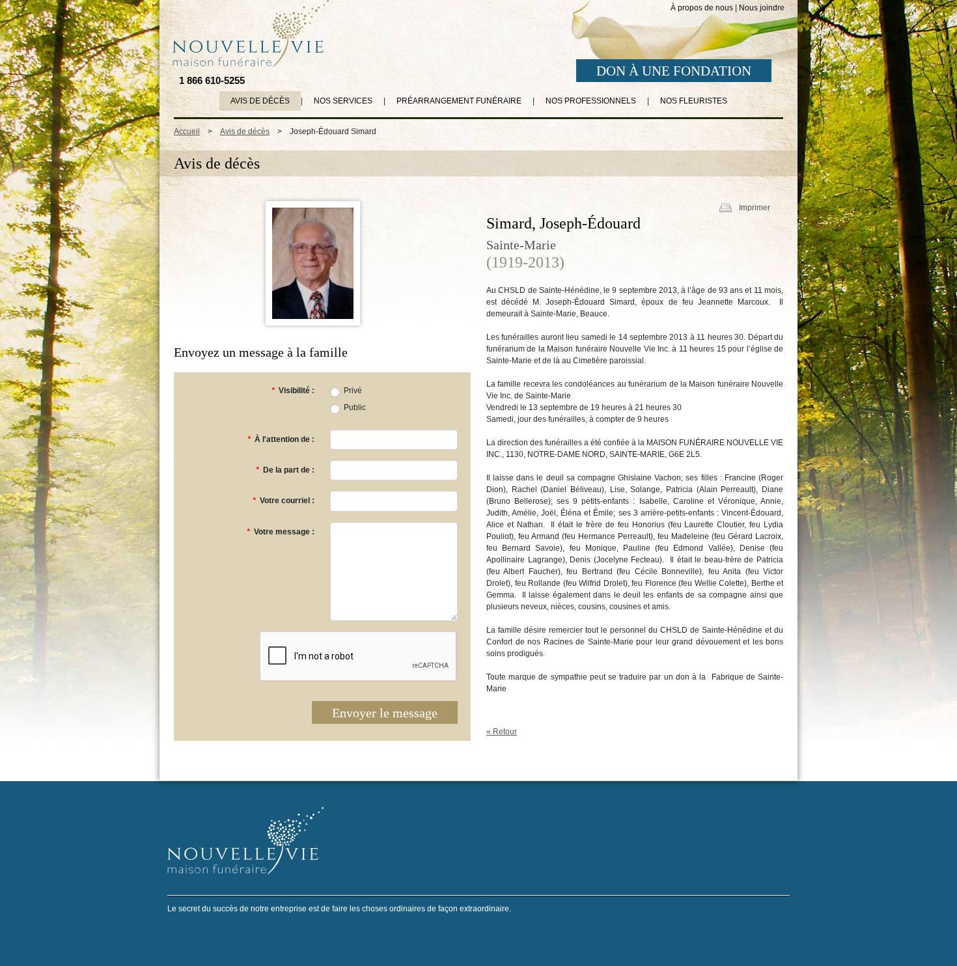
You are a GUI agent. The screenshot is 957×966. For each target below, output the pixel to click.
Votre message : (280, 532)
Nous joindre (761, 7)
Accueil (187, 131)
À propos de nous (702, 7)
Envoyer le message (384, 713)
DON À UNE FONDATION (673, 71)
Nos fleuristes (693, 100)
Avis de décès (260, 100)
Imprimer (754, 207)
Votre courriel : (283, 500)
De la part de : (285, 470)
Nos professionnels (591, 100)
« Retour (501, 731)
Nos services (343, 100)
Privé (353, 390)
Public (355, 407)
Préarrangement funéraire (458, 100)
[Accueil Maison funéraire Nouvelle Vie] (248, 33)
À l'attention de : (280, 439)
